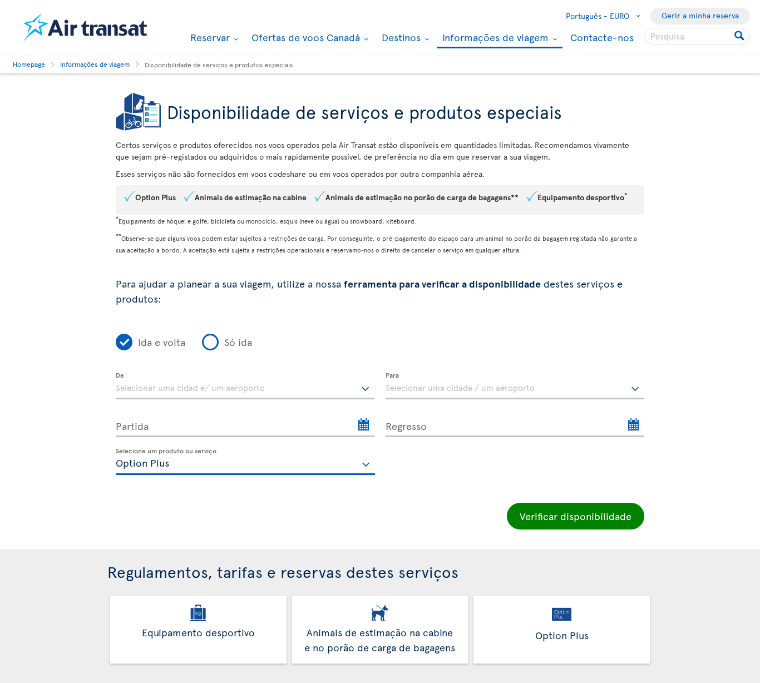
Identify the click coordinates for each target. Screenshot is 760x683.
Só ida (238, 342)
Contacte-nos (602, 37)
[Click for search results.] (740, 36)
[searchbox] (697, 36)
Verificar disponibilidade (575, 516)
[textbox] (245, 386)
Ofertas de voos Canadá (304, 37)
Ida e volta (161, 342)
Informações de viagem (494, 38)
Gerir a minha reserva (700, 15)
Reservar (209, 37)
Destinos (399, 37)
